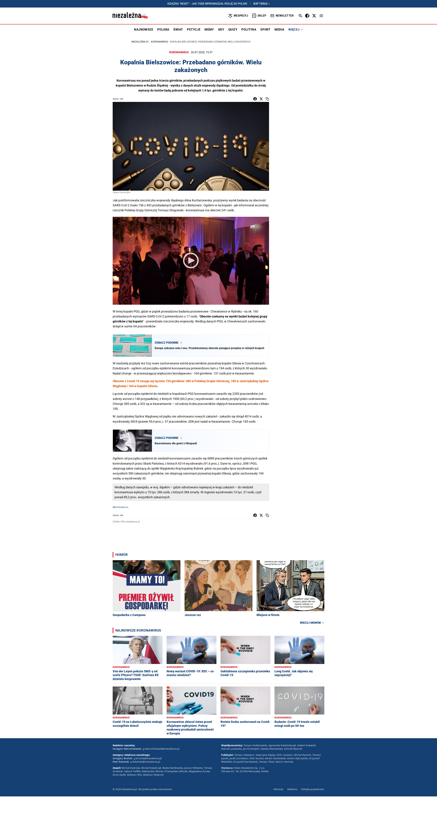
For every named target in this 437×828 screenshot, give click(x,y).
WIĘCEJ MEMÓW (310, 622)
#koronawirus (120, 507)
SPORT (265, 29)
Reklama (292, 789)
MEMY (209, 29)
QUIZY (232, 29)
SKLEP (262, 15)
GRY (221, 29)
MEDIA (279, 29)
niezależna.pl (140, 41)
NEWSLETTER (285, 15)
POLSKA (163, 29)
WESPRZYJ (241, 15)
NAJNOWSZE (143, 29)
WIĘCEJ (293, 29)
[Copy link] (267, 99)
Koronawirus (159, 41)
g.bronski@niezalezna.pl (148, 758)
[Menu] (321, 15)
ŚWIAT (178, 29)
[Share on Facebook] (255, 99)
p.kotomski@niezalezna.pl (145, 761)
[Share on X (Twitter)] (261, 99)
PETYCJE (193, 29)
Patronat (278, 789)
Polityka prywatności (312, 789)
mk (121, 98)
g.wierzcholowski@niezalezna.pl (161, 748)
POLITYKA (248, 29)
